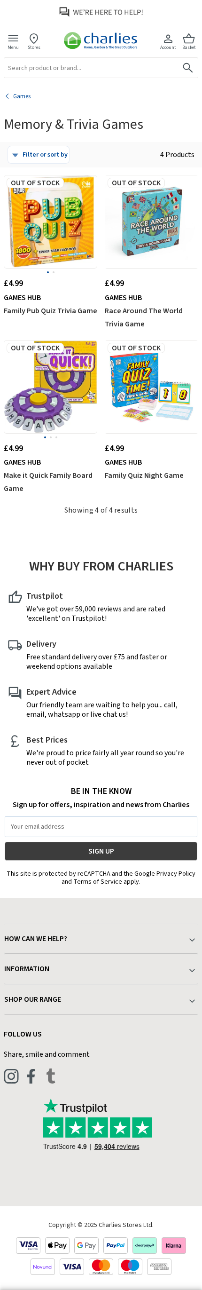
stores (34, 47)
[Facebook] (31, 1076)
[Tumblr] (50, 1076)
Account (168, 47)
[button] (39, 155)
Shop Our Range (32, 999)
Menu (13, 47)
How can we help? (35, 939)
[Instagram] (11, 1076)
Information (26, 969)
